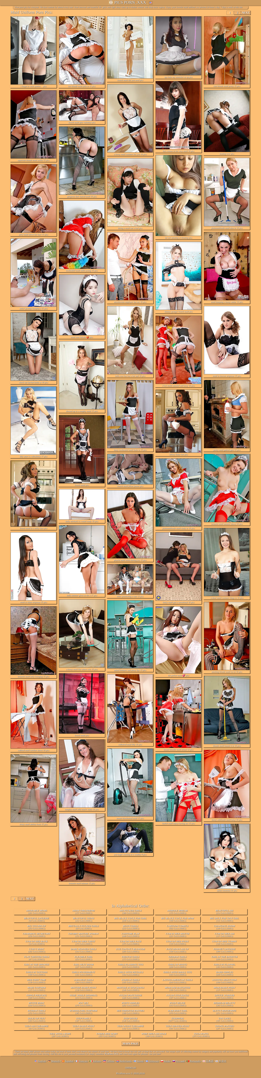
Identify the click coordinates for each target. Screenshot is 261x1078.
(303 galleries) (83, 981)
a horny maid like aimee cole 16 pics (81, 669)
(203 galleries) (36, 1019)
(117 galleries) (224, 934)
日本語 (209, 1061)
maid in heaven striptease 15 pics (227, 376)
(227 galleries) (83, 965)
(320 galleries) (36, 996)
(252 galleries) (36, 1011)
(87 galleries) (36, 958)
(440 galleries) (130, 934)
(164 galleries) (130, 973)
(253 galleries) (36, 927)
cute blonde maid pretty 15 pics (226, 86)
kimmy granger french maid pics (178, 312)
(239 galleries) (130, 919)
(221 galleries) (177, 934)
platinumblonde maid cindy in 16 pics (178, 528)
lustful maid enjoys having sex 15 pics (178, 823)
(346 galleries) (130, 988)
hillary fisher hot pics (178, 454)
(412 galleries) (83, 919)
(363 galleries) (224, 965)
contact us (130, 1067)
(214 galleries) (224, 911)
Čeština (110, 1061)
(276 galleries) (83, 1004)
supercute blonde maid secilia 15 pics (33, 160)
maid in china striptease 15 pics (33, 602)
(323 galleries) (177, 973)
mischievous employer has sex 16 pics (130, 302)
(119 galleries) (177, 958)
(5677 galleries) (177, 1019)
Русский (180, 1061)
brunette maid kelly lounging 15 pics (33, 676)
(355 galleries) (107, 1035)
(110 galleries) (177, 942)
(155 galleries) (177, 911)
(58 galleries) (36, 919)
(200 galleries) (224, 973)
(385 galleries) (83, 1011)
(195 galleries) (130, 981)
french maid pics (82, 485)
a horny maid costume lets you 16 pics (130, 154)
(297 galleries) (60, 1035)
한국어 (222, 1061)
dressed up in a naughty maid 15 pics (82, 411)
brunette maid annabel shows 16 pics (226, 524)
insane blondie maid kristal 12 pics (178, 749)
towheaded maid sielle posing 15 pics (82, 270)
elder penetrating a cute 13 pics (130, 596)
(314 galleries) (83, 950)
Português (195, 1061)
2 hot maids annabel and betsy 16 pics (178, 385)
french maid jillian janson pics (130, 486)
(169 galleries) (177, 919)
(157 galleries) (83, 911)
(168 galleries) (36, 973)
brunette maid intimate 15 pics (82, 883)
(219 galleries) (130, 965)
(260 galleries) (224, 958)
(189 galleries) (130, 1011)
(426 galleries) (130, 996)
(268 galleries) (177, 965)
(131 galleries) (224, 919)
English (42, 1061)
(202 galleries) (36, 950)
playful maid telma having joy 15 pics (130, 560)
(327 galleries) (177, 996)
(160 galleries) (177, 988)
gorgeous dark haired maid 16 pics (82, 196)
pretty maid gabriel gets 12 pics (226, 450)
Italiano (97, 1061)
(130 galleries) (83, 988)
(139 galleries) (36, 981)
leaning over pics (226, 154)
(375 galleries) (130, 942)
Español (69, 1061)
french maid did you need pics (130, 80)
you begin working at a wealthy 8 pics (130, 854)
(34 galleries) (36, 942)
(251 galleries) (224, 1011)
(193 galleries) (224, 996)
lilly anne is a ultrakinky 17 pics (33, 456)
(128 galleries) (224, 942)
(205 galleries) (130, 950)
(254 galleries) (83, 958)
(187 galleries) (83, 1019)
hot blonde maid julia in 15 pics (81, 86)
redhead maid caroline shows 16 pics (33, 750)
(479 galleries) (177, 1011)
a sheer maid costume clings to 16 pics (226, 598)
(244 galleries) (36, 1004)
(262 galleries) (130, 1004)
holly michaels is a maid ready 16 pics (81, 521)
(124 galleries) (83, 1027)
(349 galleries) (224, 927)
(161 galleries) (83, 973)
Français (83, 1061)
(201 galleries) (36, 911)
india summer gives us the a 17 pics (82, 595)
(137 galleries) (224, 988)
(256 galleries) (36, 934)
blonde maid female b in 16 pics (226, 746)
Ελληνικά (154, 1061)
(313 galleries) (177, 1004)
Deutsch (55, 1061)
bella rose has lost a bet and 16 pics (130, 376)
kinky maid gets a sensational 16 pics (178, 602)
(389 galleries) (130, 911)
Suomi (140, 1061)
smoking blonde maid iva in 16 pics (226, 672)
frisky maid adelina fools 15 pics (33, 824)
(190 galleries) (177, 950)
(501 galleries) (177, 1027)
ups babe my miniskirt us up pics (178, 77)
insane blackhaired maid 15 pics (130, 818)
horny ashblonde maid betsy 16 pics (226, 820)
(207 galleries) (224, 1027)
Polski (167, 1061)
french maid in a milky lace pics (33, 528)
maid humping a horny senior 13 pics (227, 302)
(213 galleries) (83, 996)
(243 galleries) (177, 981)
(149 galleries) (130, 1019)
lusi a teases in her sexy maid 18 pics (178, 151)
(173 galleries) (83, 942)
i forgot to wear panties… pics (33, 86)
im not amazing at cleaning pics (178, 238)
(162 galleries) (130, 1027)
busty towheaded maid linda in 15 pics (130, 450)
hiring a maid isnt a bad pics (130, 228)
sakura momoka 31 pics (227, 890)
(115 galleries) (36, 988)
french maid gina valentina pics (81, 122)
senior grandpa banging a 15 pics (33, 308)
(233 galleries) (130, 927)
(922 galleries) (177, 927)
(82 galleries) (36, 1027)
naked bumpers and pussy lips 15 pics (130, 670)
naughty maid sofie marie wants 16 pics (82, 809)
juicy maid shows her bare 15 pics (33, 234)
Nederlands (125, 1061)
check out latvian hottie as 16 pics (33, 382)
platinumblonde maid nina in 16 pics (226, 228)
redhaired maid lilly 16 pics (130, 744)
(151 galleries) (83, 934)
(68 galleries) (83, 927)
